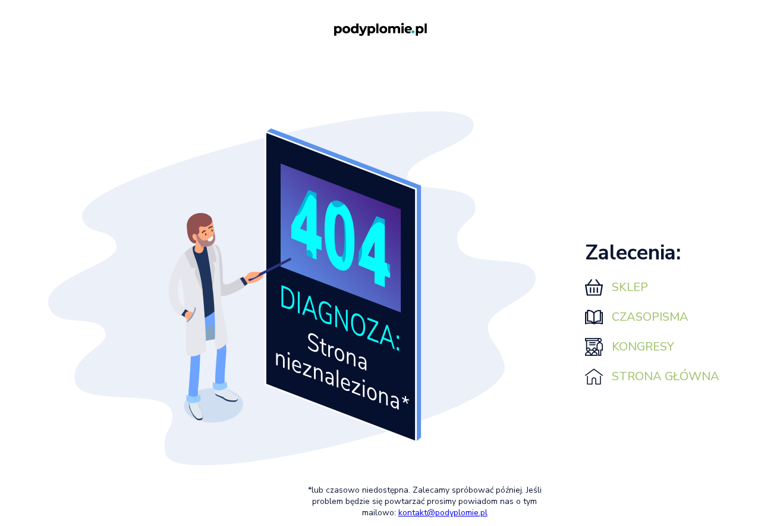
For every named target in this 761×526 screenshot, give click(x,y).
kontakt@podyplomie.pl (443, 512)
